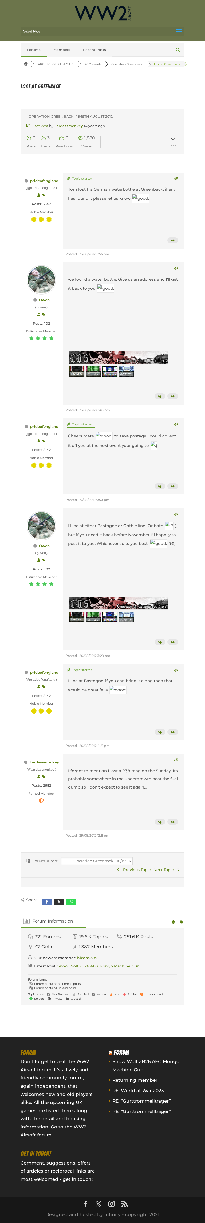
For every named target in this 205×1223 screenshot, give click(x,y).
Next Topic (164, 869)
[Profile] (39, 195)
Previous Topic (136, 869)
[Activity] (43, 195)
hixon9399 (87, 957)
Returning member (134, 1080)
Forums (34, 50)
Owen (44, 300)
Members (61, 50)
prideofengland (44, 181)
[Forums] (25, 64)
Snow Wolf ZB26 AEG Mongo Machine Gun (98, 966)
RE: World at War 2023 (138, 1090)
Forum (121, 1052)
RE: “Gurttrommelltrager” (141, 1101)
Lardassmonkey (68, 126)
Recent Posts (94, 50)
